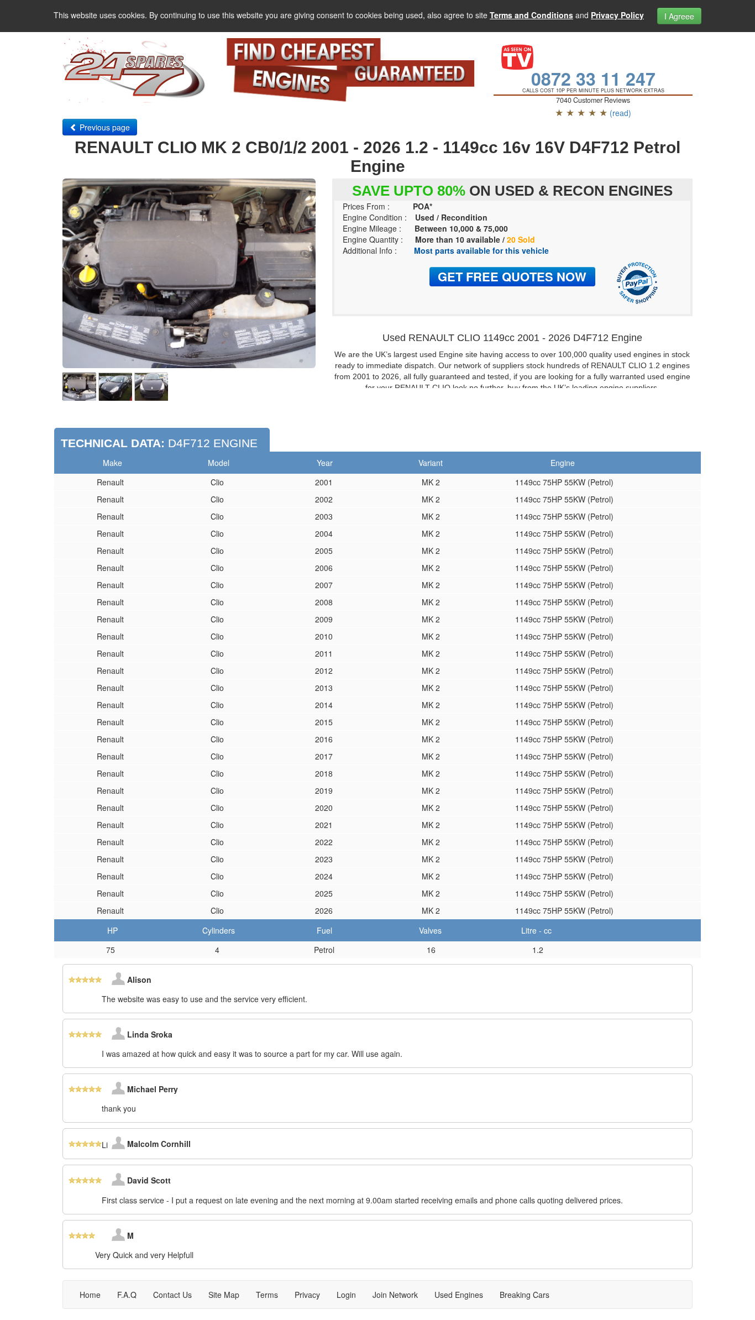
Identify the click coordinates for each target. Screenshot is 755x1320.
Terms (267, 1294)
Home (90, 1294)
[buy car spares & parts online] (134, 70)
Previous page (103, 127)
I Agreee (679, 16)
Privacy (307, 1294)
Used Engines (458, 1294)
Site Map (223, 1294)
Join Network (395, 1294)
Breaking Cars (524, 1294)
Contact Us (172, 1294)
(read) (620, 112)
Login (346, 1294)
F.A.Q (127, 1294)
